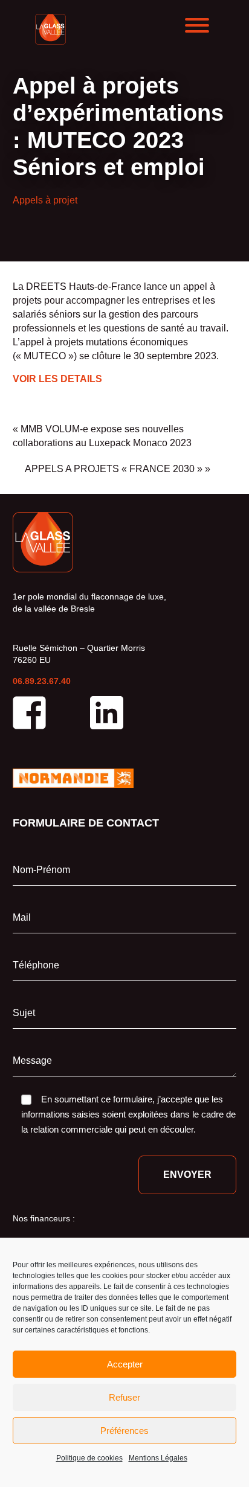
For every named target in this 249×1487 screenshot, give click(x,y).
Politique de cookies (89, 1458)
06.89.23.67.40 (42, 681)
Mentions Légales (158, 1458)
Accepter (125, 1364)
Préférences (124, 1430)
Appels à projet (45, 200)
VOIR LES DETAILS (57, 379)
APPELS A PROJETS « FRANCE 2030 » (113, 469)
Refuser (124, 1397)
